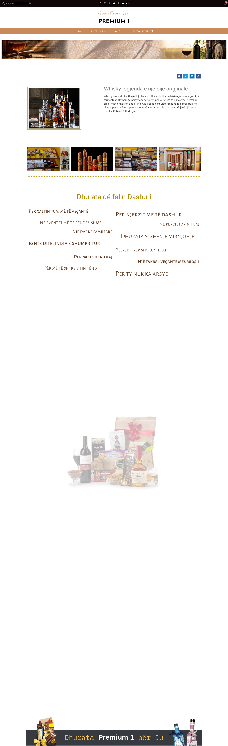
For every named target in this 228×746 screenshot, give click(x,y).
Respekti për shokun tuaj (141, 249)
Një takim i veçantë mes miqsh (168, 261)
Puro (78, 31)
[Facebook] (100, 3)
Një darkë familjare (92, 231)
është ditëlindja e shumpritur (64, 243)
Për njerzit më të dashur (149, 214)
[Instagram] (105, 3)
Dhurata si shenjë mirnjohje (157, 236)
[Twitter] (114, 3)
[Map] (127, 3)
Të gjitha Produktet (141, 31)
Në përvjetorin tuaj (179, 223)
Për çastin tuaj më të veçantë (58, 211)
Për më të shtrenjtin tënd (70, 268)
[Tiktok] (118, 3)
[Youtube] (123, 3)
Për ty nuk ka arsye (142, 273)
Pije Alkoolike (97, 31)
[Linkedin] (109, 3)
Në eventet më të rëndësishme (70, 222)
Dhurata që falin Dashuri (114, 197)
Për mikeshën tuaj (93, 256)
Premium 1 (114, 21)
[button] (179, 76)
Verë (117, 31)
